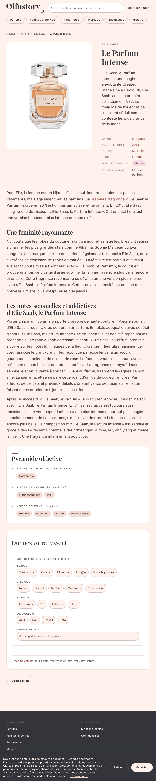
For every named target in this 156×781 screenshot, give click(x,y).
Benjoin (24, 513)
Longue (81, 572)
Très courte (26, 572)
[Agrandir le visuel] (49, 95)
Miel (49, 494)
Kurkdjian (139, 151)
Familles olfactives (42, 19)
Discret (39, 588)
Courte (45, 572)
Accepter (142, 767)
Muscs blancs (80, 513)
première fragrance (108, 199)
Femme (137, 157)
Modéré (56, 588)
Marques (94, 19)
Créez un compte (23, 660)
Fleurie (139, 163)
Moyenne (63, 572)
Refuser (119, 767)
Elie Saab (39, 33)
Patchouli (42, 513)
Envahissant (96, 588)
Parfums (15, 19)
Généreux (74, 588)
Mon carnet (139, 7)
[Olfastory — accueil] (25, 7)
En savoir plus (79, 776)
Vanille (59, 513)
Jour (22, 620)
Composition (20, 680)
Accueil (10, 33)
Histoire (138, 19)
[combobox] (86, 8)
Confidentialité (90, 735)
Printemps (26, 604)
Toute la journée (103, 572)
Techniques (116, 19)
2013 (135, 145)
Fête (63, 620)
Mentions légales (92, 728)
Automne (57, 604)
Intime (23, 588)
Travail (48, 620)
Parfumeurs (72, 19)
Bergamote (26, 476)
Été (42, 604)
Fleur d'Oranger (29, 494)
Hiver (73, 604)
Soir (34, 620)
